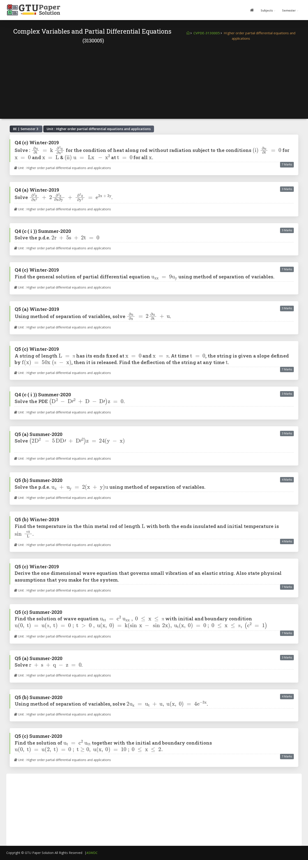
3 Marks (287, 189)
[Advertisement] (154, 78)
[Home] (188, 33)
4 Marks (287, 480)
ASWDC (92, 853)
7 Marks (287, 164)
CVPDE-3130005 (206, 33)
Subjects (267, 10)
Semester (289, 10)
